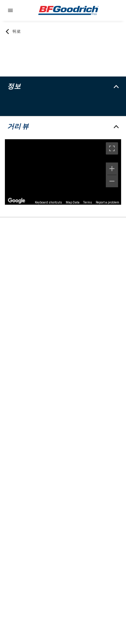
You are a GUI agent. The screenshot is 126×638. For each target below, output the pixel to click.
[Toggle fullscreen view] (112, 148)
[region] (63, 172)
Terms (87, 202)
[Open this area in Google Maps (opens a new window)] (16, 201)
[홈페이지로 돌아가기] (68, 10)
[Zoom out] (112, 181)
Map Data (73, 202)
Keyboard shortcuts (48, 202)
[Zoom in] (112, 168)
